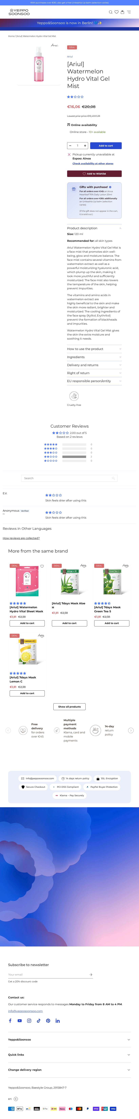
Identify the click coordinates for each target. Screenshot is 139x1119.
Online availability (84, 125)
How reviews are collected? (21, 538)
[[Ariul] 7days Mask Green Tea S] (112, 581)
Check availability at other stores (93, 163)
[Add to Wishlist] (42, 566)
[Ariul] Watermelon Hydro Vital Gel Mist (36, 36)
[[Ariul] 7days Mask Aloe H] (69, 581)
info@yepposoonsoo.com (25, 1011)
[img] (53, 495)
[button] (121, 12)
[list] (38, 63)
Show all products (69, 706)
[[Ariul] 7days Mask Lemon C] (27, 651)
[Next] (131, 730)
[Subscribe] (88, 974)
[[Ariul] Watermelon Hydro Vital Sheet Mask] (27, 581)
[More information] (110, 187)
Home (11, 36)
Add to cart (106, 145)
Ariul (70, 56)
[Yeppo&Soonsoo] (69, 876)
